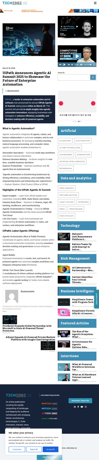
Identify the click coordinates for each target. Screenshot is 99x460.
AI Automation (8, 306)
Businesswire (13, 91)
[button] (62, 26)
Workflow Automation (13, 309)
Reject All (34, 449)
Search (61, 73)
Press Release (75, 209)
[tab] (73, 121)
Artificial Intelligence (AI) (72, 161)
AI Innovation (33, 306)
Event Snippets (66, 188)
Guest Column (66, 202)
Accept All (50, 449)
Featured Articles (68, 195)
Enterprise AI (65, 168)
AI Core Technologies (20, 306)
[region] (33, 442)
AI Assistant (65, 141)
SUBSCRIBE (96, 299)
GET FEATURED (49, 457)
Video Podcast (66, 216)
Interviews (83, 202)
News (4, 311)
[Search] (93, 77)
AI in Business (65, 155)
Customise (17, 449)
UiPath (8, 99)
